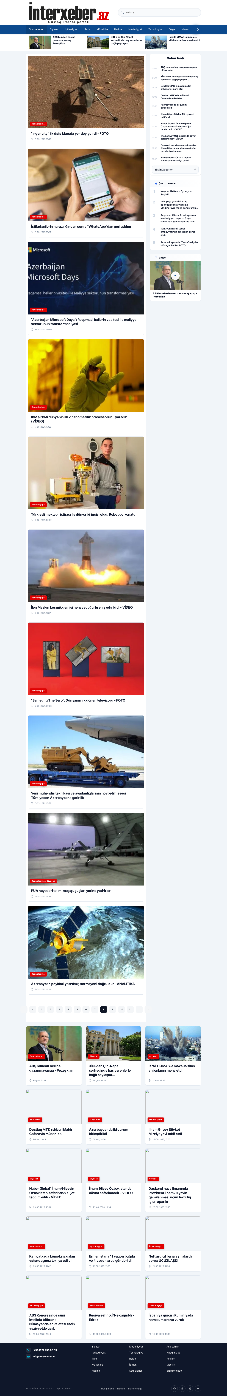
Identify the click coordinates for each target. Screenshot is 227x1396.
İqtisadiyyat (71, 29)
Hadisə (118, 29)
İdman (185, 29)
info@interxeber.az (44, 1356)
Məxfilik (171, 1364)
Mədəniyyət (135, 29)
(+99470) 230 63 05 (45, 1350)
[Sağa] (198, 29)
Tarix (87, 29)
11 (130, 1009)
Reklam (171, 1358)
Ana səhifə (173, 1346)
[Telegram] (190, 1388)
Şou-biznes (135, 1370)
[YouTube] (198, 1388)
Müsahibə (102, 29)
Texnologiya (155, 29)
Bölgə (172, 29)
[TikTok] (182, 1388)
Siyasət (54, 29)
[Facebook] (174, 1388)
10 (121, 1009)
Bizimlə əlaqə (174, 1370)
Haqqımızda (174, 1352)
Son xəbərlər (36, 29)
